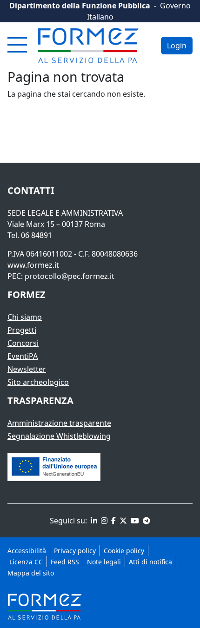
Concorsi (23, 343)
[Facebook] (112, 521)
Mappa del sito (30, 573)
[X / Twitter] (122, 521)
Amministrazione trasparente (59, 423)
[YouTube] (134, 521)
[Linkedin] (93, 521)
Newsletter (26, 369)
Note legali (104, 561)
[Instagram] (103, 521)
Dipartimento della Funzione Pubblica (79, 5)
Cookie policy (124, 550)
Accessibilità (26, 550)
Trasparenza (40, 400)
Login (177, 45)
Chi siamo (24, 317)
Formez (26, 294)
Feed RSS (65, 561)
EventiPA (22, 356)
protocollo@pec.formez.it (69, 276)
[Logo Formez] (88, 45)
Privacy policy (75, 550)
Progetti (21, 330)
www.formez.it (33, 265)
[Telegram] (145, 521)
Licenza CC (25, 561)
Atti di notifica (150, 561)
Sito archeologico (38, 382)
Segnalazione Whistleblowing (59, 436)
